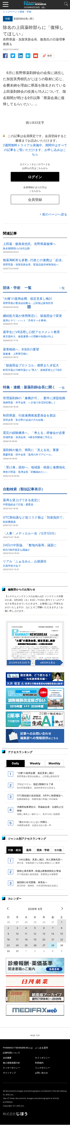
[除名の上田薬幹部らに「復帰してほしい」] (28, 55)
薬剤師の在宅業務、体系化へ (37, 884)
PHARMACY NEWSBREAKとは (18, 1047)
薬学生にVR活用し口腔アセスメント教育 (31, 334)
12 (35, 933)
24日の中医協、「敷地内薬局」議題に (30, 547)
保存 (49, 55)
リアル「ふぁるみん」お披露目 (24, 563)
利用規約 (39, 1062)
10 (17, 933)
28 (52, 945)
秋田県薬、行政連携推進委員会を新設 (29, 417)
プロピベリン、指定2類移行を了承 (36, 786)
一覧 (62, 288)
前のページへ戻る (54, 214)
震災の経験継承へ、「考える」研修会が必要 (34, 435)
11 (26, 933)
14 (52, 933)
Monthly (54, 763)
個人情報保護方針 (11, 1062)
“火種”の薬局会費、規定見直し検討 (28, 301)
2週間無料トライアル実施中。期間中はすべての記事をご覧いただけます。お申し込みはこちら (35, 149)
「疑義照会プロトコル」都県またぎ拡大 (32, 367)
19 (35, 939)
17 (17, 939)
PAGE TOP (35, 1035)
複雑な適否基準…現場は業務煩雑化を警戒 (39, 872)
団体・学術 (25, 11)
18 (26, 939)
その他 (58, 850)
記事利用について (11, 1052)
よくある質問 (41, 1047)
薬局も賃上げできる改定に (21, 502)
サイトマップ (9, 1072)
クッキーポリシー (11, 1067)
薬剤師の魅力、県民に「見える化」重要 (31, 452)
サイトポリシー (42, 1057)
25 (26, 945)
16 (8, 939)
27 (44, 945)
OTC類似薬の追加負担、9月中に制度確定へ (40, 797)
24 (17, 945)
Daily (15, 763)
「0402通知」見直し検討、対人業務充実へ (40, 861)
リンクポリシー (42, 1067)
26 (35, 945)
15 (61, 933)
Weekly (35, 763)
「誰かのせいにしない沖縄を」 (34, 823)
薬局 (28, 850)
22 (61, 939)
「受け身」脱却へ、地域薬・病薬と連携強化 (34, 469)
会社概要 (7, 1057)
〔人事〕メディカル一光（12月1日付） (30, 533)
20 (43, 939)
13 (44, 933)
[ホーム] (35, 3)
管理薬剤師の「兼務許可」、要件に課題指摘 (34, 400)
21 (53, 939)
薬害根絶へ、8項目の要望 (21, 351)
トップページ (10, 11)
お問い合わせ (41, 1072)
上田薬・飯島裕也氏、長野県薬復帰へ (29, 246)
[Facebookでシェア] (5, 55)
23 (8, 945)
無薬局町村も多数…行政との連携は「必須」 (34, 262)
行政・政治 (14, 850)
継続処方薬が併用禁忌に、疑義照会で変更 (32, 318)
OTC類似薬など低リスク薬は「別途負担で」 (34, 519)
